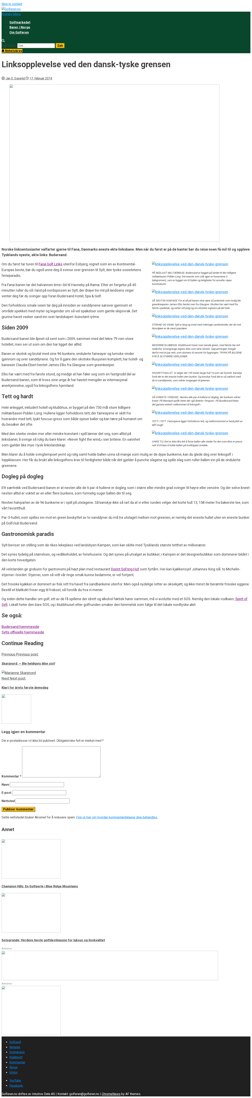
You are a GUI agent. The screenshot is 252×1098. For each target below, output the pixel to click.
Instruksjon (17, 1052)
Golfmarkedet (19, 22)
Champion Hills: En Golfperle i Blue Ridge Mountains (40, 886)
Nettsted (8, 801)
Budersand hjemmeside (20, 627)
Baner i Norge (19, 27)
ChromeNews (111, 1094)
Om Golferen (19, 32)
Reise (13, 1067)
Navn (5, 784)
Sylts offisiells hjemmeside (23, 632)
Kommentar (11, 776)
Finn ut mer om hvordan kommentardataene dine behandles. (117, 817)
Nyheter (14, 1047)
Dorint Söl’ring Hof (125, 569)
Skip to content (12, 4)
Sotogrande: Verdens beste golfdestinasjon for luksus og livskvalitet (53, 940)
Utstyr (13, 1072)
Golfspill (15, 1042)
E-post (6, 793)
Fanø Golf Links (50, 264)
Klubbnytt (15, 1057)
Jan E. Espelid (16, 78)
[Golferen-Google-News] (31, 1034)
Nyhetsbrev (13, 51)
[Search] (3, 41)
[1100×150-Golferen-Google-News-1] (110, 979)
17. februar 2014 (41, 78)
